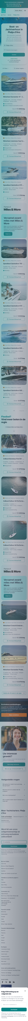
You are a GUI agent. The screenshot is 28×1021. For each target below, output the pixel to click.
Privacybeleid (21, 1014)
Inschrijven (14, 1009)
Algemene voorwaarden (7, 1016)
